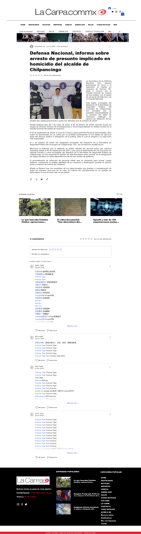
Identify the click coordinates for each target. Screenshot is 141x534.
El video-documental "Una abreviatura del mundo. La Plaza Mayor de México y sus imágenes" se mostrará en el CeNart (69, 221)
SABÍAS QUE (63, 31)
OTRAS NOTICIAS (108, 498)
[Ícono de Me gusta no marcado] (36, 330)
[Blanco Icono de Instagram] (18, 504)
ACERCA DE (106, 512)
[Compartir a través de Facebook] (31, 179)
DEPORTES (77, 31)
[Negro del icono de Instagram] (116, 11)
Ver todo (119, 194)
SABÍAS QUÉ (106, 492)
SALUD (51, 31)
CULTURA (105, 501)
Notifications (106, 518)
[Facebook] (22, 504)
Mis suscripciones (108, 521)
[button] (122, 13)
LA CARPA (105, 503)
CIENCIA (104, 489)
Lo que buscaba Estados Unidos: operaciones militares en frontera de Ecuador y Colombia (35, 221)
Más (109, 31)
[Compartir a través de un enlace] (47, 179)
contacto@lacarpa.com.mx (41, 493)
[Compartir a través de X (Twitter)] (36, 179)
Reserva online (107, 515)
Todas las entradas (26, 31)
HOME (103, 478)
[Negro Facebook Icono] (120, 11)
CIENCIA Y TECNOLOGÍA (94, 31)
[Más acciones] (110, 46)
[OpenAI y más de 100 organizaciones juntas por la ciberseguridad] (106, 207)
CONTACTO (106, 506)
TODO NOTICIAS (108, 509)
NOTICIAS (41, 31)
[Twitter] (26, 504)
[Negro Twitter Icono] (112, 11)
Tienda (104, 524)
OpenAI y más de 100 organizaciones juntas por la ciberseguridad (105, 221)
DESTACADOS (107, 481)
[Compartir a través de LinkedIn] (42, 179)
